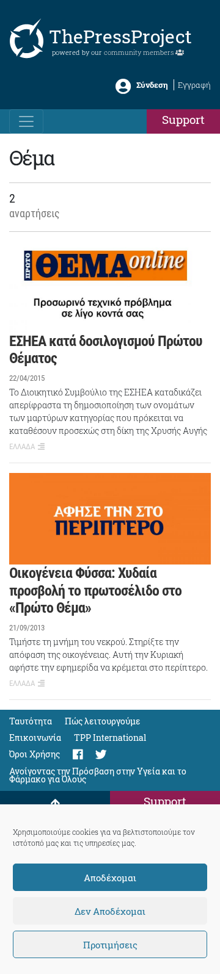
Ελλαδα (22, 446)
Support (183, 119)
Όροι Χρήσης (34, 754)
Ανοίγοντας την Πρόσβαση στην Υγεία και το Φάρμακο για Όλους (97, 775)
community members (139, 52)
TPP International (110, 737)
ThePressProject (120, 36)
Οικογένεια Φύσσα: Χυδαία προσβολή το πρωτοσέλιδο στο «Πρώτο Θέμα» (95, 591)
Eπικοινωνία (35, 737)
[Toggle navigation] (26, 121)
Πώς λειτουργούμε (103, 721)
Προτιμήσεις (110, 945)
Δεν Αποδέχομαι (110, 911)
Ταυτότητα (30, 721)
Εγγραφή (194, 84)
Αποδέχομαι (110, 877)
